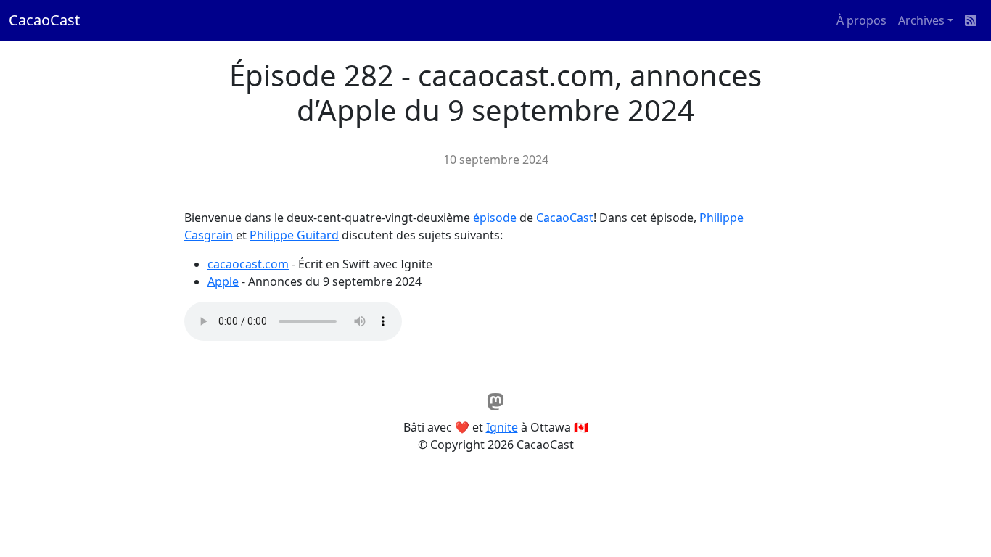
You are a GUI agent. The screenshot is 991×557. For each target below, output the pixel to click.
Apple (223, 281)
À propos (861, 20)
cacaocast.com (248, 264)
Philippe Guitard (294, 235)
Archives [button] (921, 20)
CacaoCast (44, 20)
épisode (495, 218)
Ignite (502, 427)
